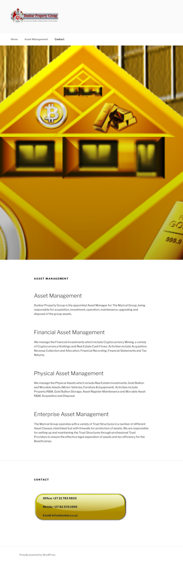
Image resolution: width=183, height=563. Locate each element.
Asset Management (36, 39)
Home (14, 39)
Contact (59, 39)
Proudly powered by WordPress (37, 554)
